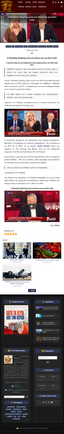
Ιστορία (34, 2)
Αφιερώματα (17, 409)
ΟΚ (47, 362)
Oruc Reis (8, 46)
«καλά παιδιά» (43, 146)
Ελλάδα (19, 411)
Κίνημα (9, 416)
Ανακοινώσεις (21, 407)
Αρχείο (20, 2)
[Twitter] (55, 2)
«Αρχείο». (16, 384)
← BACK (32, 290)
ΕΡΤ (13, 46)
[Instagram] (58, 2)
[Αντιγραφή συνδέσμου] (13, 234)
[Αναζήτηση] (61, 6)
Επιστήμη (21, 6)
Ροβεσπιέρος (42, 6)
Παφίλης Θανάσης (33, 46)
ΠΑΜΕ (23, 416)
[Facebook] (53, 2)
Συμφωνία (49, 46)
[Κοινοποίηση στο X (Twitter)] (8, 234)
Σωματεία (28, 6)
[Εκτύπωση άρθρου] (16, 234)
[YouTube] (61, 2)
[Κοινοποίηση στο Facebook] (5, 234)
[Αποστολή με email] (11, 234)
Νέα (19, 416)
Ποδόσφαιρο (42, 46)
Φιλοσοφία (41, 2)
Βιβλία (34, 6)
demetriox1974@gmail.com (16, 388)
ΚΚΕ (32, 53)
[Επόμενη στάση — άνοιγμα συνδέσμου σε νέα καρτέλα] (16, 319)
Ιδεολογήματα (19, 46)
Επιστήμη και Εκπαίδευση (13, 414)
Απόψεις (28, 2)
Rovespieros (11, 407)
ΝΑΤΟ (25, 46)
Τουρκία (56, 46)
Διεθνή (13, 411)
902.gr (57, 225)
